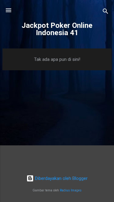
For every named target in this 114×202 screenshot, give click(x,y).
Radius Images (70, 190)
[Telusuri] (105, 12)
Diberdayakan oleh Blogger (61, 178)
